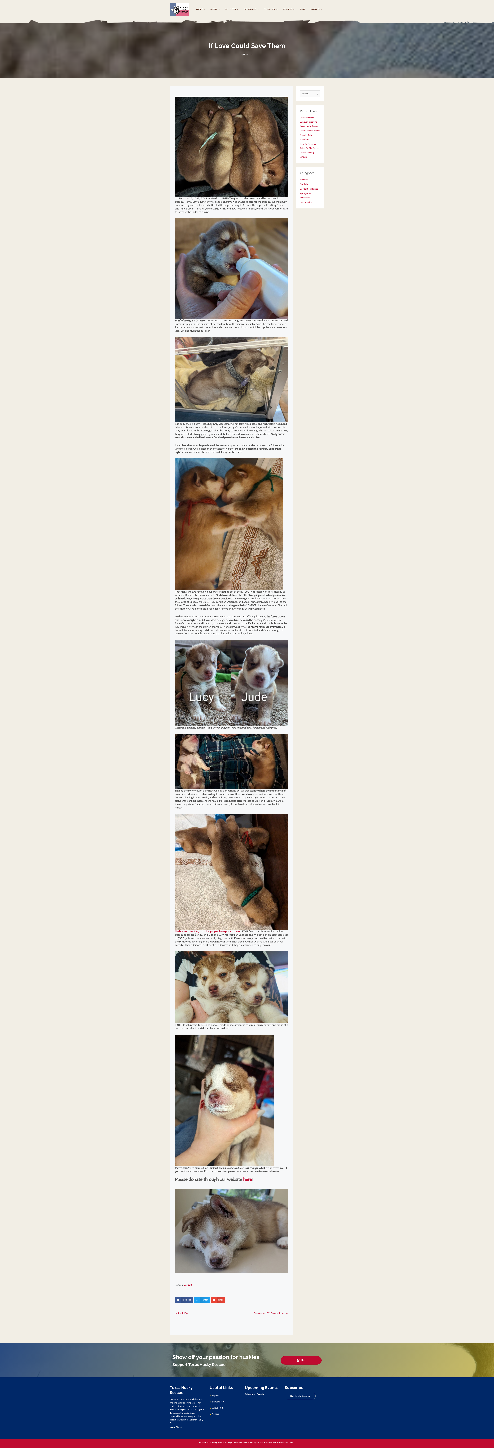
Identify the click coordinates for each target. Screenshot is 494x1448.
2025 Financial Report (310, 130)
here (247, 1179)
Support (215, 1395)
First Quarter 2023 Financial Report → (271, 1313)
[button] (300, 1396)
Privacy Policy (218, 1402)
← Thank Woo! (181, 1313)
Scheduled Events (254, 1394)
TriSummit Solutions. (286, 1442)
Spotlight (188, 1285)
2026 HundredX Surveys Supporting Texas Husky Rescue (309, 122)
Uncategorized (306, 202)
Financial (304, 179)
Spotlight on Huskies (309, 189)
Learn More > (176, 1427)
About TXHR (217, 1408)
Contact (215, 1414)
